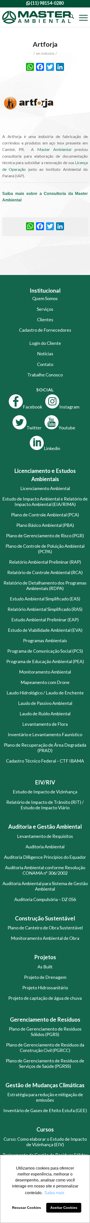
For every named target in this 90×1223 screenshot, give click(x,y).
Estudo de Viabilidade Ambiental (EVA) (45, 630)
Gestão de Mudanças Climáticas (45, 1085)
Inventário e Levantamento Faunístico (45, 734)
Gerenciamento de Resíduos (45, 1019)
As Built (45, 966)
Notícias (45, 353)
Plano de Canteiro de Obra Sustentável (45, 927)
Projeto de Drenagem (45, 977)
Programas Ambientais (45, 640)
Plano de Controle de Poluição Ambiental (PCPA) (45, 548)
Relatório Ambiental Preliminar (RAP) (45, 562)
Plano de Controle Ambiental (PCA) (45, 514)
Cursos (45, 1129)
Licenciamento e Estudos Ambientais (45, 474)
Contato (45, 364)
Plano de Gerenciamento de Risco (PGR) (45, 535)
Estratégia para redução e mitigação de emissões (45, 1097)
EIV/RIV (45, 782)
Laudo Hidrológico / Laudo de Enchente (45, 692)
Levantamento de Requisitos (45, 836)
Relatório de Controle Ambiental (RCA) (45, 572)
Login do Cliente (45, 343)
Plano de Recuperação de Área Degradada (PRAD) (45, 747)
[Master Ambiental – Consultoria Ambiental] (36, 17)
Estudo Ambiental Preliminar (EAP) (45, 619)
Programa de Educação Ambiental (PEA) (45, 661)
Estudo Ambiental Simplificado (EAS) (45, 598)
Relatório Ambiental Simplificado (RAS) (45, 609)
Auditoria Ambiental (45, 846)
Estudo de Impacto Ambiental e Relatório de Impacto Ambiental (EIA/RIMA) (45, 501)
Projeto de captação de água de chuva (45, 998)
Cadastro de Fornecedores (45, 330)
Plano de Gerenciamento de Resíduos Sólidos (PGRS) (45, 1031)
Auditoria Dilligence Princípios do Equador (45, 857)
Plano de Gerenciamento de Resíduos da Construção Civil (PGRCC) (45, 1047)
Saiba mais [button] (54, 1193)
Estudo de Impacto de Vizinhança (45, 791)
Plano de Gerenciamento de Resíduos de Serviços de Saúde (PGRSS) (45, 1063)
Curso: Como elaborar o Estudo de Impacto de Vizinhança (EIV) (45, 1141)
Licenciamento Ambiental (45, 488)
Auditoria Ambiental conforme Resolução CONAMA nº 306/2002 (45, 870)
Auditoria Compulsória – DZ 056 (45, 899)
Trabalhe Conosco (45, 374)
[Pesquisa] (69, 17)
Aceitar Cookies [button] (63, 1208)
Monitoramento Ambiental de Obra (45, 938)
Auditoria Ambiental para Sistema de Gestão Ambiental (45, 886)
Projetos (45, 957)
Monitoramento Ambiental (45, 672)
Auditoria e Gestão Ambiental (45, 826)
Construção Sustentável (45, 918)
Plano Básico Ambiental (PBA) (45, 525)
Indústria (47, 53)
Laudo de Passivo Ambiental (45, 703)
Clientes (45, 319)
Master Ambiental (54, 149)
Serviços (45, 309)
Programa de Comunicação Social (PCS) (45, 651)
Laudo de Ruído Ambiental (45, 713)
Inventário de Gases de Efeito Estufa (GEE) (45, 1110)
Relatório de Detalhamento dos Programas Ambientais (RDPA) (45, 585)
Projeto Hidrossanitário (45, 987)
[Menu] (81, 17)
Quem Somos (45, 298)
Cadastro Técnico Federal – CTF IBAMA (45, 761)
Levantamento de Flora (45, 724)
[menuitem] (69, 17)
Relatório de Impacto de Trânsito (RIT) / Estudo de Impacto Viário (45, 804)
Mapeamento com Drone (45, 682)
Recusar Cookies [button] (26, 1208)
